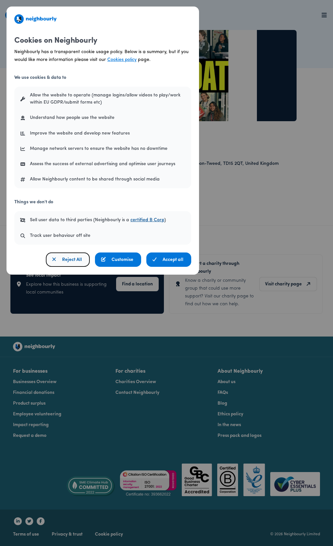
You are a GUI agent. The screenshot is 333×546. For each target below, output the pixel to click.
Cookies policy (122, 59)
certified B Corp (147, 220)
